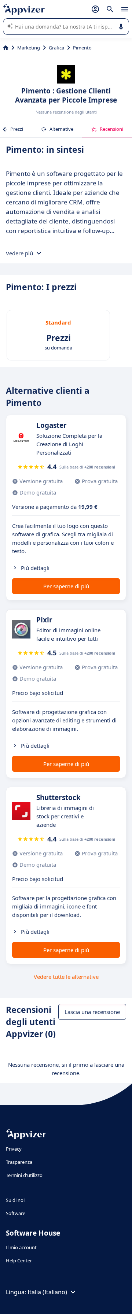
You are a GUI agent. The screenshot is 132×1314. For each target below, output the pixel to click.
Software (15, 1213)
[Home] (5, 47)
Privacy (14, 1148)
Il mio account (21, 1247)
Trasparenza (19, 1162)
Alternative (61, 129)
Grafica (56, 47)
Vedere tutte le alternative (66, 976)
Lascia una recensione (92, 1011)
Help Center (19, 1260)
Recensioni (111, 129)
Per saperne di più (66, 586)
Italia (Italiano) (47, 1292)
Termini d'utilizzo (24, 1175)
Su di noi (15, 1200)
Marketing (28, 47)
